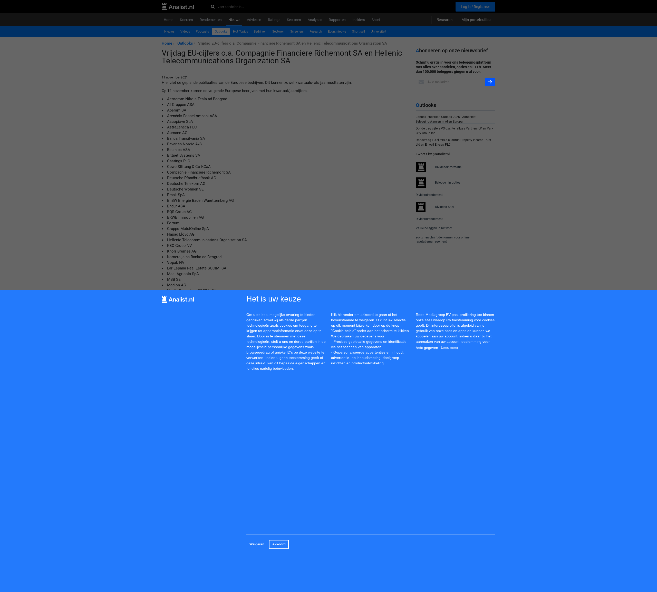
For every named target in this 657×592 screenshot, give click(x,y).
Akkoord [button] (279, 544)
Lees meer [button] (449, 348)
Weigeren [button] (256, 544)
